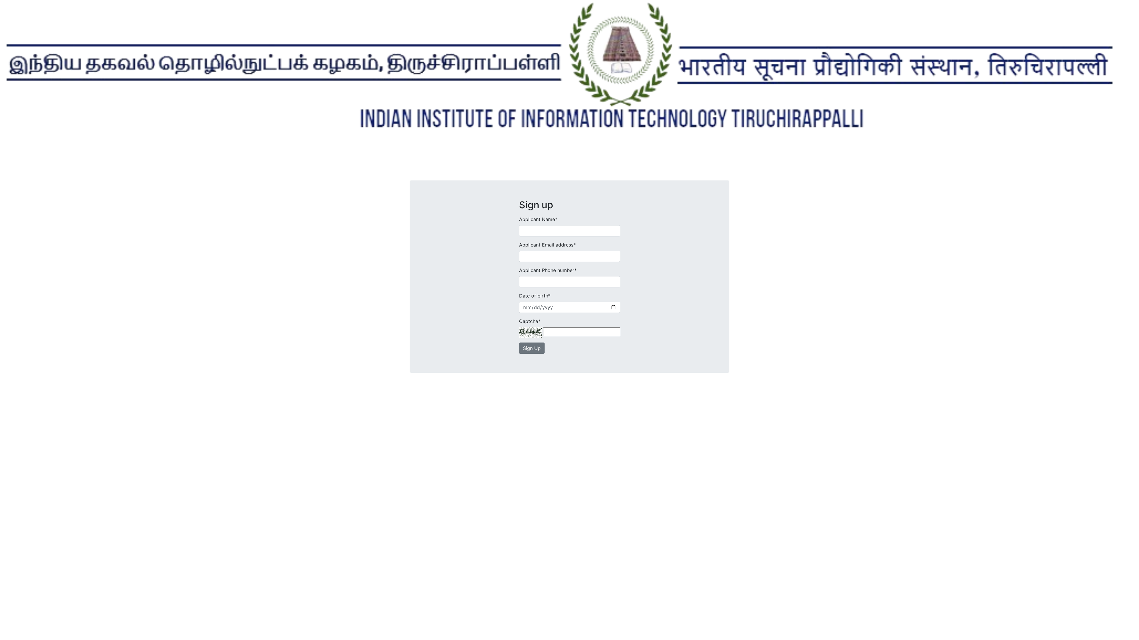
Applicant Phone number (548, 270)
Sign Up (532, 348)
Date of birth (535, 296)
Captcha (529, 321)
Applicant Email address (547, 245)
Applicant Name (538, 219)
